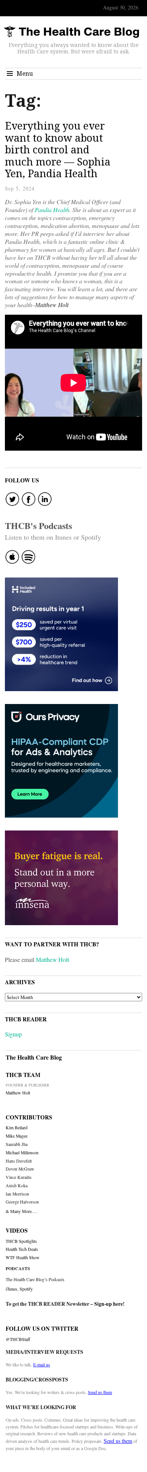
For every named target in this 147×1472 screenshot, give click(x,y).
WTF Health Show (23, 1257)
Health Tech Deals (22, 1249)
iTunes (11, 1289)
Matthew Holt (52, 959)
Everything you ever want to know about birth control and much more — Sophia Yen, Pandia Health (57, 149)
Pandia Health (52, 210)
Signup (13, 1034)
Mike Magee (17, 1136)
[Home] (71, 32)
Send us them (100, 1392)
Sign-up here (108, 1304)
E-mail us (41, 1364)
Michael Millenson (22, 1152)
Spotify (26, 1289)
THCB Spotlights (21, 1241)
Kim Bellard (17, 1127)
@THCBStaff (18, 1339)
